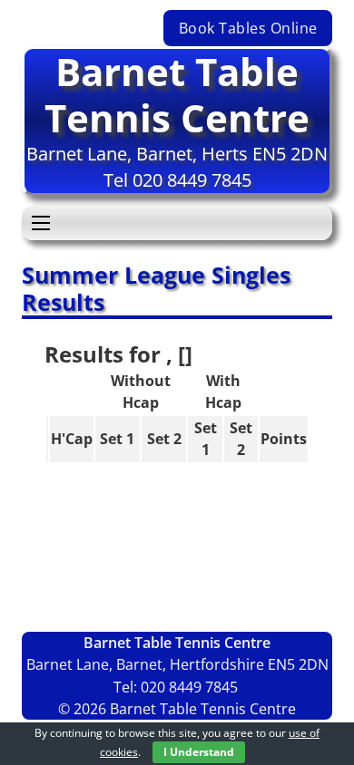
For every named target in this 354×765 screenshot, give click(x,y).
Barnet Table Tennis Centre (177, 93)
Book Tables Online (248, 28)
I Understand (198, 752)
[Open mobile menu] (41, 223)
